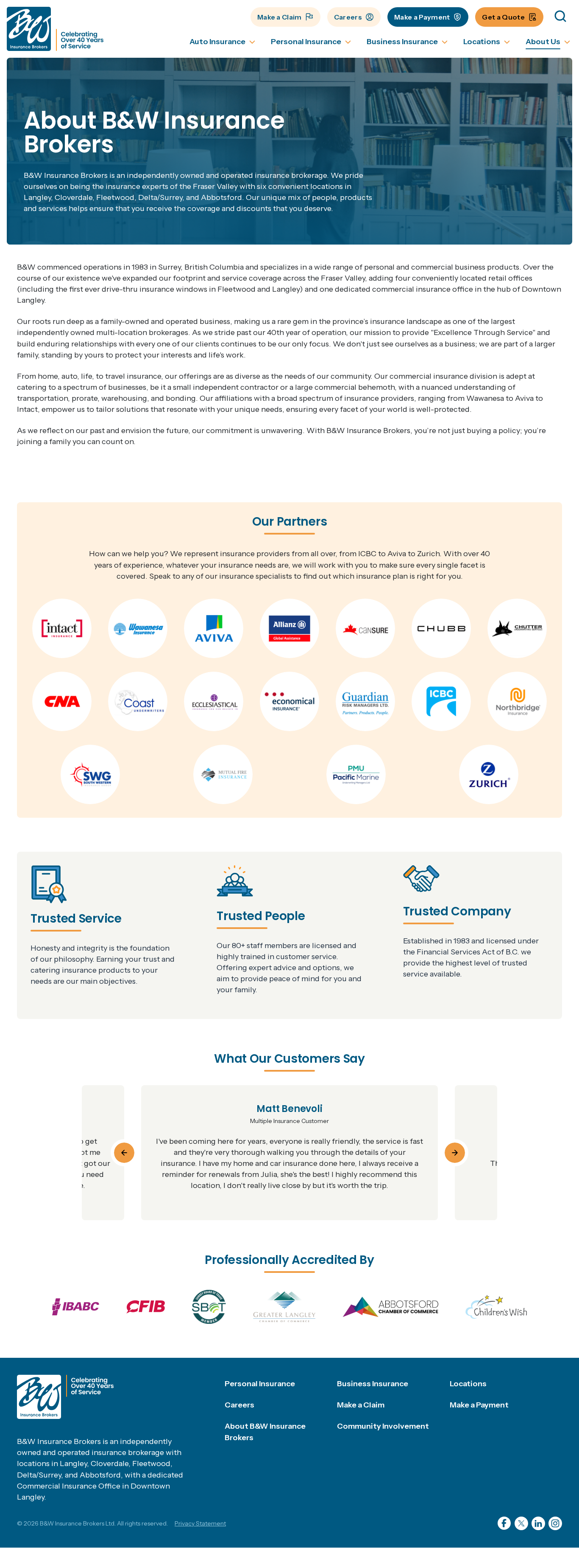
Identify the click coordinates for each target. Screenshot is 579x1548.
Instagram (555, 1523)
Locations (468, 1383)
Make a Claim (279, 17)
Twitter (521, 1523)
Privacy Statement (200, 1523)
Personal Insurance (260, 1383)
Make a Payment (422, 17)
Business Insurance (372, 1383)
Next (455, 1153)
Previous (124, 1153)
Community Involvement (383, 1426)
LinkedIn (538, 1523)
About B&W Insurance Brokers (265, 1431)
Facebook (504, 1523)
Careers (348, 17)
